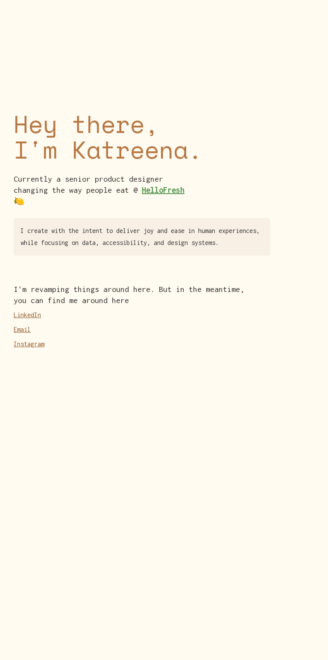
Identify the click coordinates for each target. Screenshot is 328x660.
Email (22, 329)
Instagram (29, 344)
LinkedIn (27, 314)
